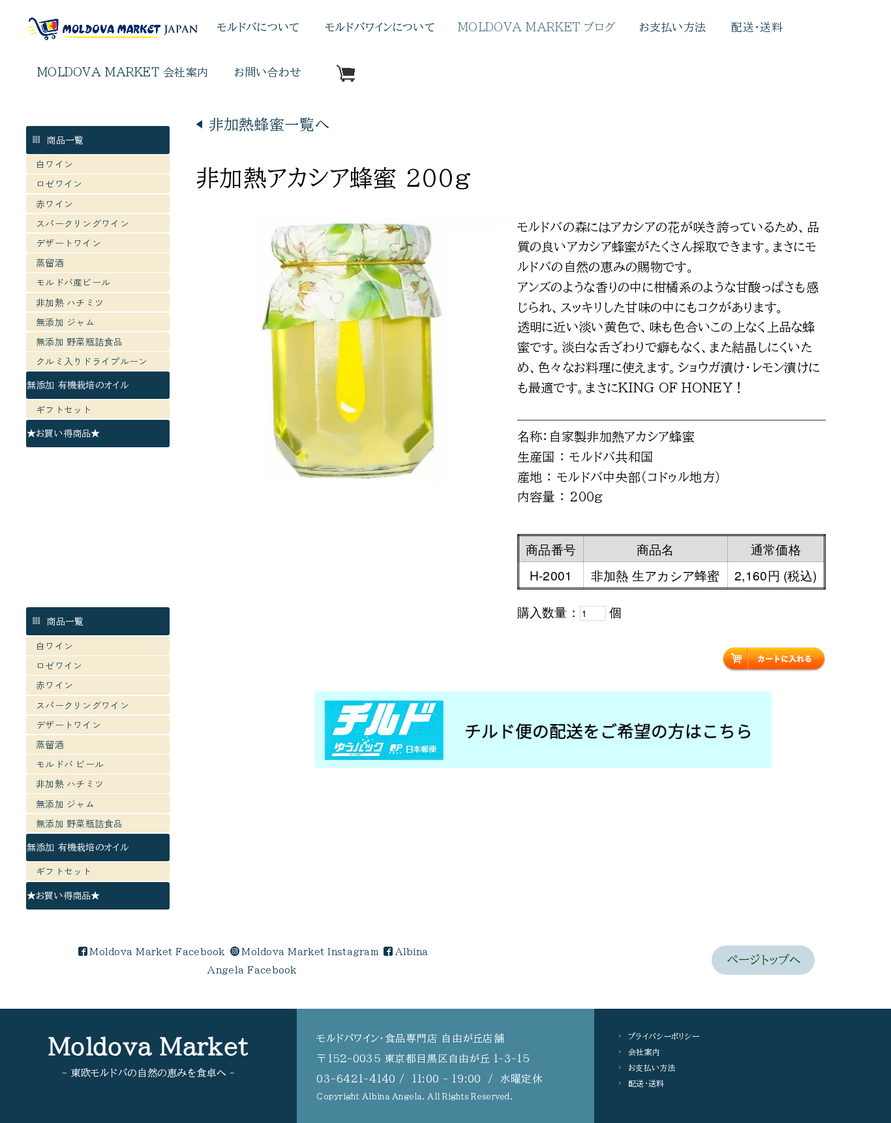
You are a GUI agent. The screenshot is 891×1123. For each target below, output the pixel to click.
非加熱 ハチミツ (70, 302)
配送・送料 (756, 27)
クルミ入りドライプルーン (91, 361)
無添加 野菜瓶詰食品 (79, 341)
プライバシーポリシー (663, 1036)
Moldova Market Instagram (309, 952)
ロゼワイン (59, 183)
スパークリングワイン (82, 223)
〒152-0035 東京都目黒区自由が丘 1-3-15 (423, 1058)
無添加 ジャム (65, 321)
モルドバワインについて (379, 27)
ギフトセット (64, 409)
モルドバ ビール (74, 763)
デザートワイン (68, 242)
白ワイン (54, 163)
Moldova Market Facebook (156, 952)
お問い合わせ (267, 72)
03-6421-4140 (355, 1078)
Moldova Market (148, 1046)
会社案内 (644, 1052)
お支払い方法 (672, 27)
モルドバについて (258, 27)
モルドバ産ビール (78, 282)
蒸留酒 (50, 262)
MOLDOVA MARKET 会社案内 (122, 72)
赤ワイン (54, 203)
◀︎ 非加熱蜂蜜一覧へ (262, 124)
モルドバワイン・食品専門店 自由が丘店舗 (410, 1038)
